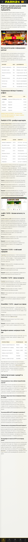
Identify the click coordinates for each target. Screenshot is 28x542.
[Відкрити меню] (2, 2)
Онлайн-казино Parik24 (6, 123)
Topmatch (3, 255)
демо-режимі (19, 365)
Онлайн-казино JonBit (6, 218)
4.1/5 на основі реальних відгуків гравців (14, 195)
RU (25, 1)
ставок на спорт (13, 316)
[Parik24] (12, 2)
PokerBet (3, 281)
